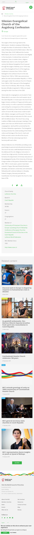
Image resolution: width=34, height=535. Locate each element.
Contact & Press (22, 504)
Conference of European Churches (15, 230)
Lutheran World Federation (13, 237)
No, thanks (13, 532)
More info (29, 529)
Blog (19, 507)
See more (17, 462)
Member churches (9, 14)
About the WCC (6, 499)
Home (2, 13)
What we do (5, 510)
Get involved (21, 499)
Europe (6, 31)
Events (3, 507)
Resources (20, 502)
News (3, 504)
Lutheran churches (10, 194)
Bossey (19, 510)
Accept (5, 532)
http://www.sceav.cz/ (11, 247)
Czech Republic (9, 200)
